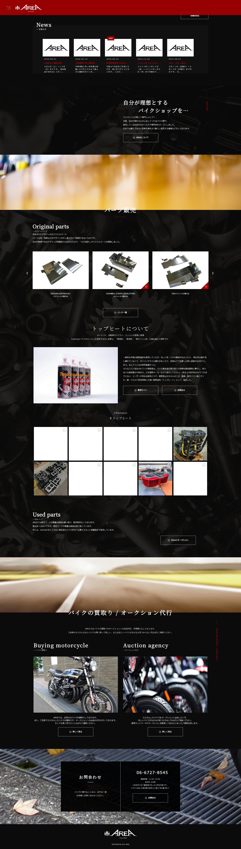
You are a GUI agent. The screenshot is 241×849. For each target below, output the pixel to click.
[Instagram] (64, 457)
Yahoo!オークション (180, 540)
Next (213, 273)
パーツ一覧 (122, 312)
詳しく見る (77, 731)
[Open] (51, 444)
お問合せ (181, 390)
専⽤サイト (142, 390)
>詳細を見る (194, 16)
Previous (27, 273)
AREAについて (142, 137)
